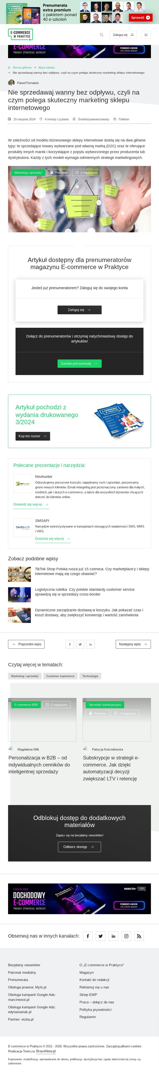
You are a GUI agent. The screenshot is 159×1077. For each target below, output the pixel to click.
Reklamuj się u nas (94, 987)
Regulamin (88, 1017)
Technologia (90, 676)
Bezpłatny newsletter (24, 965)
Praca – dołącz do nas (97, 1002)
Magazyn (87, 973)
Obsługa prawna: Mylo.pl (27, 987)
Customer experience (60, 676)
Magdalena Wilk (28, 749)
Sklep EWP (88, 995)
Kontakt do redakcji (94, 980)
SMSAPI (42, 521)
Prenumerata (18, 980)
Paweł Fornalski (28, 83)
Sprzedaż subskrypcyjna (105, 704)
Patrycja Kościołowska (107, 749)
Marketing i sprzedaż (28, 172)
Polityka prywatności (96, 1010)
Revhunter (43, 477)
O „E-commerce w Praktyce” (102, 965)
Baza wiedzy (47, 67)
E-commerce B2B (25, 704)
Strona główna (22, 67)
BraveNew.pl (46, 1051)
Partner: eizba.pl (21, 1019)
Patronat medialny (22, 973)
